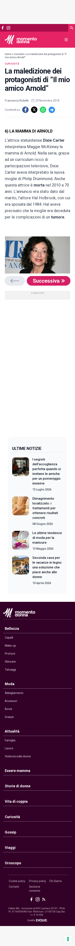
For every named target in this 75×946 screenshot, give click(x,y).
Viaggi (10, 847)
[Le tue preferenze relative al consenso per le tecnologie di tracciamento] (68, 939)
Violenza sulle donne (18, 756)
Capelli (9, 637)
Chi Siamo (55, 881)
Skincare (10, 661)
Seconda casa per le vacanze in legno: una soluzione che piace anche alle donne (47, 567)
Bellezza (12, 628)
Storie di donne (17, 786)
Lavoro (9, 748)
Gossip (10, 832)
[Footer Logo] (37, 613)
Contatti (14, 886)
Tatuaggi (10, 669)
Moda (9, 684)
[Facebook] (2, 28)
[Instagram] (8, 28)
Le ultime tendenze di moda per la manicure (47, 537)
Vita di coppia (16, 801)
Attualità (12, 731)
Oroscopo (13, 863)
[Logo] (21, 39)
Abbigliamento (14, 693)
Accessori (11, 701)
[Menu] (66, 39)
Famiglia (10, 740)
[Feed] (43, 899)
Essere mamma (17, 771)
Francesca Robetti (17, 100)
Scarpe (9, 717)
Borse (8, 709)
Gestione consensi (34, 888)
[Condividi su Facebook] (25, 110)
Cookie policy (17, 881)
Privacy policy (37, 881)
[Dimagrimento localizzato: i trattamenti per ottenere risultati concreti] (20, 511)
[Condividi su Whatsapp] (43, 110)
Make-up (10, 645)
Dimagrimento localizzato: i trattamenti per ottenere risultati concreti (45, 508)
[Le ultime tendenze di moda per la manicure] (20, 541)
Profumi (10, 653)
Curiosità (19, 54)
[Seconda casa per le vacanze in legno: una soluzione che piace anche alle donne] (20, 570)
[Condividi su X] (34, 110)
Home (8, 54)
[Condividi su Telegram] (52, 110)
